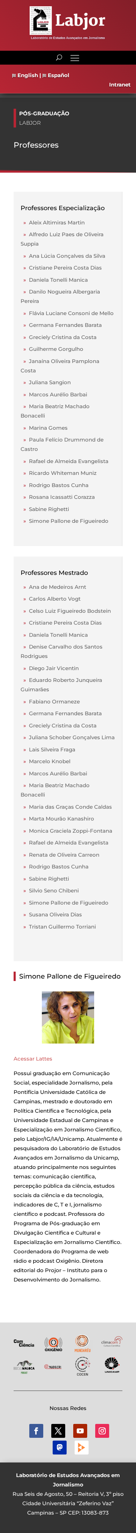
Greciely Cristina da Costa (59, 337)
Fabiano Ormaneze (50, 701)
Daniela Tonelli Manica (54, 280)
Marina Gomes (44, 428)
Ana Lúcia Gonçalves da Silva (63, 256)
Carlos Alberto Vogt (51, 598)
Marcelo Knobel (45, 761)
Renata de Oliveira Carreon (60, 854)
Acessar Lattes (33, 1058)
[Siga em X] (58, 1431)
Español (57, 75)
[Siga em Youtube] (80, 1431)
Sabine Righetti (45, 509)
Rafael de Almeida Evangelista (64, 461)
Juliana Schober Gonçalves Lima (68, 737)
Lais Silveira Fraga (48, 749)
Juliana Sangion (46, 382)
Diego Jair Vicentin (50, 668)
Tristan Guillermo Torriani (58, 926)
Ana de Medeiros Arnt (53, 587)
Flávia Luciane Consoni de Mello (67, 313)
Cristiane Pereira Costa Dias (61, 267)
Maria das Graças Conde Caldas (66, 806)
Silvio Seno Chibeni (50, 890)
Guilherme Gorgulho (52, 349)
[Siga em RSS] (82, 1447)
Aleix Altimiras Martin (53, 222)
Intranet (120, 84)
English (27, 75)
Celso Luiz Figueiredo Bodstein (66, 611)
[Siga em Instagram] (102, 1431)
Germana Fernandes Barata (61, 325)
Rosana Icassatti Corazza (58, 497)
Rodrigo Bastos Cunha (55, 485)
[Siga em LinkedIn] (60, 1447)
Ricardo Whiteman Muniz (59, 473)
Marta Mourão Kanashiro (57, 818)
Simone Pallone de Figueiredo (64, 521)
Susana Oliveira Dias (51, 914)
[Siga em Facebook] (36, 1431)
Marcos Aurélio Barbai (54, 394)
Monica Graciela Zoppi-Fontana (66, 830)
